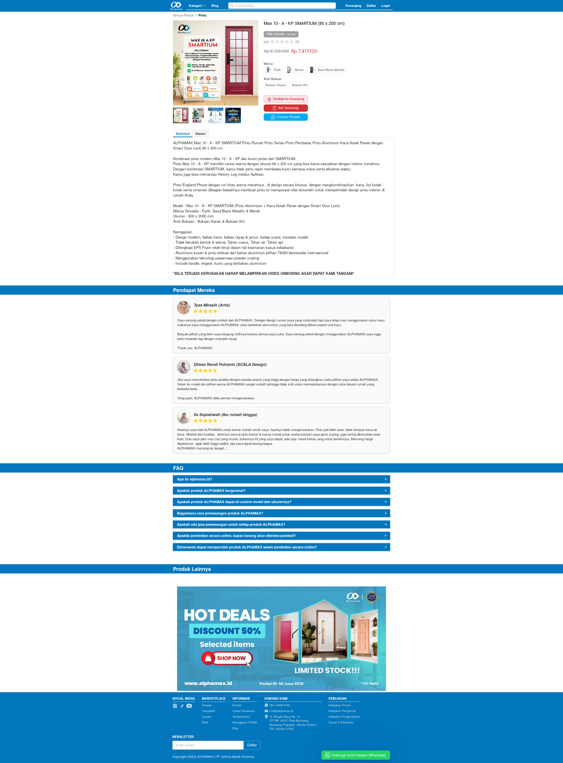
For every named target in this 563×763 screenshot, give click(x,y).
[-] (175, 706)
